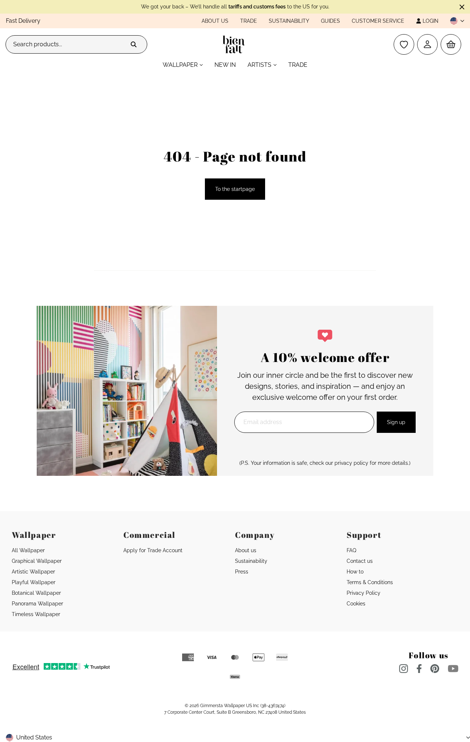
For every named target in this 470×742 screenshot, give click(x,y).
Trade (248, 21)
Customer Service (378, 21)
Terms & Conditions (370, 582)
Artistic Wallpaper (33, 572)
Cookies (356, 604)
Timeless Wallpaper (36, 614)
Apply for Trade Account (152, 550)
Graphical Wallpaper (37, 561)
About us (215, 21)
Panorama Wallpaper (37, 604)
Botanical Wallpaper (36, 593)
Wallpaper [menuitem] (180, 64)
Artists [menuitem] (259, 64)
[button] (454, 21)
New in (225, 64)
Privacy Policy (363, 593)
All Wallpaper (28, 550)
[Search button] (133, 44)
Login (430, 21)
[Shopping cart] (451, 44)
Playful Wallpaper (33, 582)
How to (355, 572)
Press (241, 572)
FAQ (351, 550)
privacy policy (351, 463)
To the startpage (235, 189)
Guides (330, 21)
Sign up (396, 422)
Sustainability (289, 21)
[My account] (427, 44)
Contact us (360, 561)
